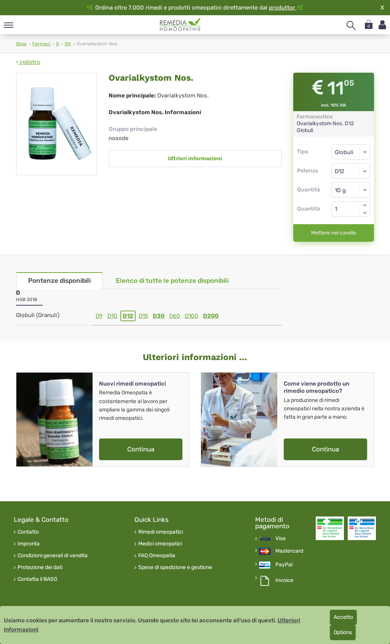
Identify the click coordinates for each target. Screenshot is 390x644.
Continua (140, 449)
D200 (211, 315)
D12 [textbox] (339, 171)
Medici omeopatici (160, 544)
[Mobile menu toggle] (8, 26)
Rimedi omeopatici (160, 532)
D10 (112, 315)
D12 (128, 315)
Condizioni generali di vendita (53, 555)
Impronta (29, 544)
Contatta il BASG (38, 579)
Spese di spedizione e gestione (175, 567)
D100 (191, 315)
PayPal (283, 564)
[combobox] (351, 171)
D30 (159, 315)
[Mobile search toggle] (351, 25)
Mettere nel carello (333, 233)
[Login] (382, 25)
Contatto (28, 532)
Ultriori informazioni (195, 158)
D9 (99, 315)
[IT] (180, 24)
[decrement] (365, 213)
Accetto (343, 617)
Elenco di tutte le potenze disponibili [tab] (172, 280)
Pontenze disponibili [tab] (59, 280)
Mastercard (289, 551)
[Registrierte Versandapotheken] (330, 528)
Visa (280, 538)
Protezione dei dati (40, 567)
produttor (283, 7)
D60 (174, 315)
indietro (29, 62)
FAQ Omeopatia (156, 555)
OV (68, 43)
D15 (143, 315)
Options (343, 632)
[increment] (365, 205)
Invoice (284, 580)
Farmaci (41, 43)
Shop (21, 43)
